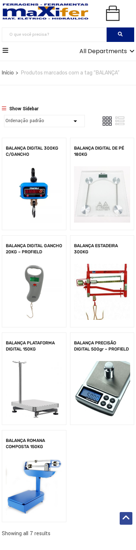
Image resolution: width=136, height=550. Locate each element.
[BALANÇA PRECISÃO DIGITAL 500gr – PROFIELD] (102, 366)
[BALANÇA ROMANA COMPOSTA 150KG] (34, 464)
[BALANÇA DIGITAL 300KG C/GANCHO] (34, 171)
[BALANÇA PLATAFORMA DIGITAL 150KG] (34, 366)
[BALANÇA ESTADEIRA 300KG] (102, 269)
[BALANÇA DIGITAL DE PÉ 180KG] (102, 171)
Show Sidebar (23, 109)
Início (8, 73)
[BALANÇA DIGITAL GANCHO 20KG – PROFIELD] (34, 269)
